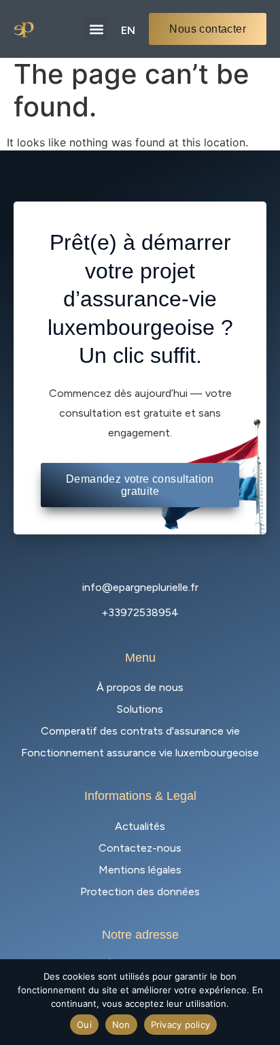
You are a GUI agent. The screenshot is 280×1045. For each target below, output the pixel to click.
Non (121, 1024)
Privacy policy (181, 1024)
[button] (96, 29)
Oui (84, 1024)
